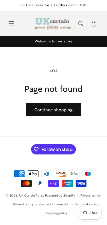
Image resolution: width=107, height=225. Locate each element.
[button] (11, 23)
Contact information (54, 204)
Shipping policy (56, 213)
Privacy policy (90, 195)
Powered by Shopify (60, 195)
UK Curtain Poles (31, 195)
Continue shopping (53, 109)
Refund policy (23, 204)
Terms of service (87, 204)
